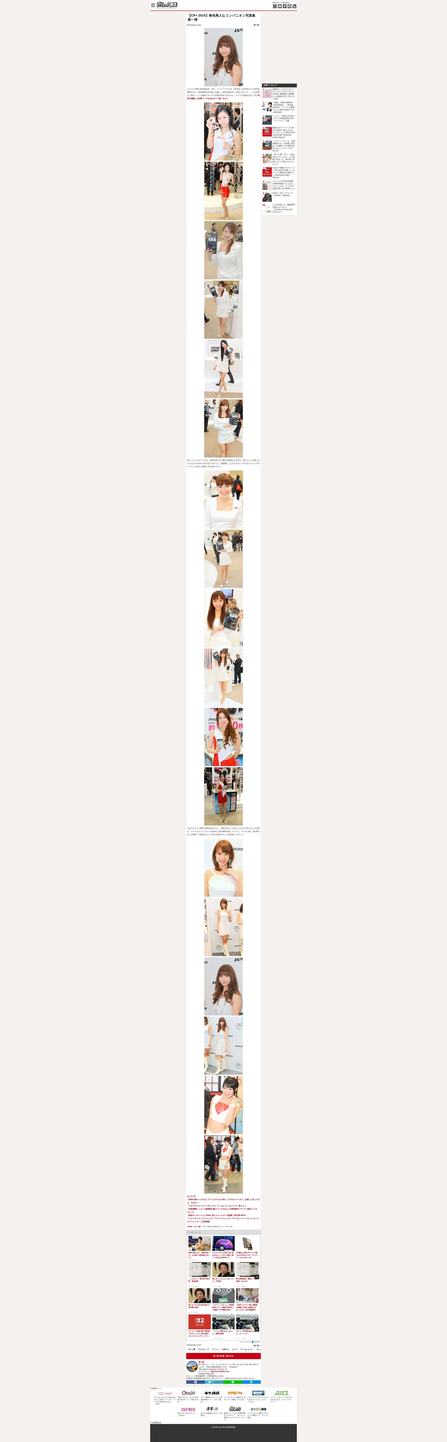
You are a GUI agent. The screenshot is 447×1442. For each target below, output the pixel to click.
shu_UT (210, 1374)
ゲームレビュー (247, 1349)
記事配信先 (156, 1423)
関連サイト (156, 1388)
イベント (215, 1349)
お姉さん (225, 1349)
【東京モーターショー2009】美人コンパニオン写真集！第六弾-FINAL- (217, 1215)
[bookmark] (251, 1382)
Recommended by (246, 1342)
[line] (233, 1382)
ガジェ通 (191, 1349)
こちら (221, 1376)
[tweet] (209, 1382)
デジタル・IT (203, 1349)
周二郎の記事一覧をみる (223, 1356)
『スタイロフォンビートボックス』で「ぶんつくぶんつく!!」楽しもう (216, 1206)
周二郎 (256, 25)
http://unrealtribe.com (220, 1371)
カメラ (235, 1349)
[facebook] (195, 1382)
